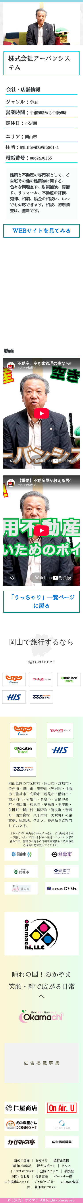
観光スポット (46, 1165)
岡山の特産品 (22, 1165)
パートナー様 (63, 1176)
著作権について (45, 1187)
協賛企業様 (61, 1160)
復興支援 (41, 1176)
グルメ (66, 1165)
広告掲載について (16, 1181)
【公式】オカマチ (24, 1200)
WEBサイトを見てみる (41, 231)
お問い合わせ (20, 1176)
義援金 (69, 1171)
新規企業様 (22, 1160)
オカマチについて (22, 1171)
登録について (49, 1171)
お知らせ (41, 1160)
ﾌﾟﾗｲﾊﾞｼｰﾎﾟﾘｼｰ (45, 1181)
